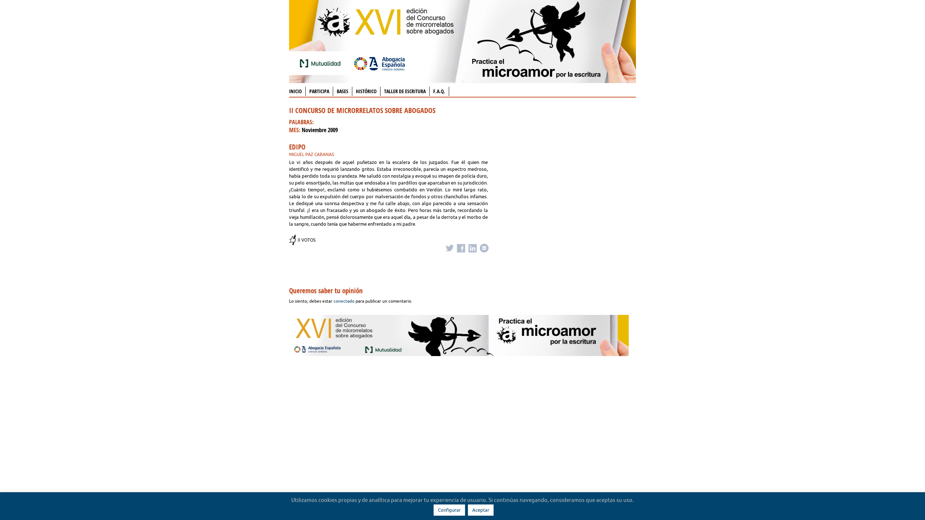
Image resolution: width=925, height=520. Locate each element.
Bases (342, 91)
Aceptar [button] (480, 509)
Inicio (295, 91)
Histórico (366, 91)
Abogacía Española (379, 63)
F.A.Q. (439, 91)
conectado (344, 301)
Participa (319, 91)
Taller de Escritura (405, 91)
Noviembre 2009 (320, 130)
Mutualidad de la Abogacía (321, 63)
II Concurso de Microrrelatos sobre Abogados (362, 110)
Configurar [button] (449, 509)
